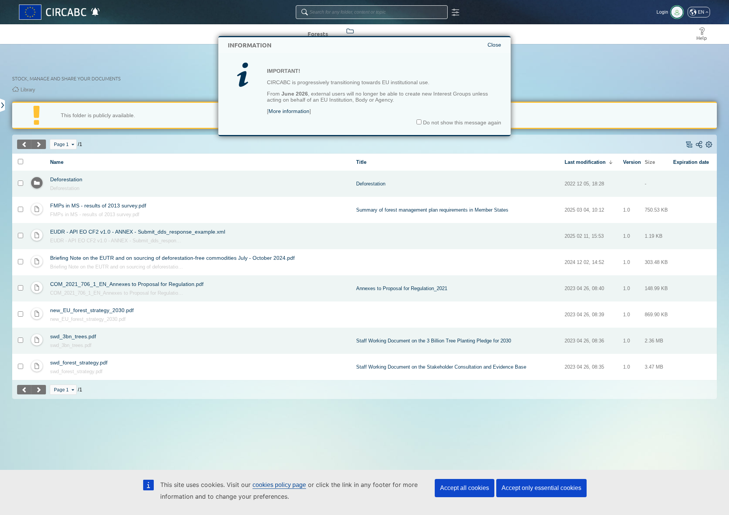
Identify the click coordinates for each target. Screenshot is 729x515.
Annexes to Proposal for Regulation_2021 (401, 288)
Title (361, 162)
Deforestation (66, 179)
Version (632, 162)
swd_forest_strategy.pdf (78, 363)
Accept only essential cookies (541, 488)
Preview (114, 214)
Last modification (585, 162)
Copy (55, 188)
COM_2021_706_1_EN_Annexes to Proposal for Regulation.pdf (127, 284)
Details (71, 188)
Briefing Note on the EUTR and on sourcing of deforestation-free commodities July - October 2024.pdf (172, 258)
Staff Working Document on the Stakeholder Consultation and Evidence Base (441, 367)
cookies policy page (279, 485)
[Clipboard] (3, 105)
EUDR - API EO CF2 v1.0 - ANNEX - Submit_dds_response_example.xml (137, 232)
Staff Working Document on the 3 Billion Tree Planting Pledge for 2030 (433, 341)
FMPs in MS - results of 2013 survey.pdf (98, 206)
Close (494, 45)
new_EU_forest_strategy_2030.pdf (92, 310)
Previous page (24, 144)
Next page (39, 144)
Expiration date (691, 162)
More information (288, 111)
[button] (698, 12)
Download (59, 214)
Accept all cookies (464, 488)
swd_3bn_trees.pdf (73, 336)
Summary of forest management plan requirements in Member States (432, 210)
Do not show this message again (461, 122)
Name (56, 162)
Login (662, 12)
